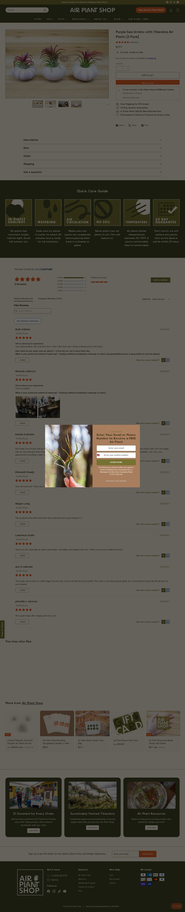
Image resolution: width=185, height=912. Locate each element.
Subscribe (116, 462)
